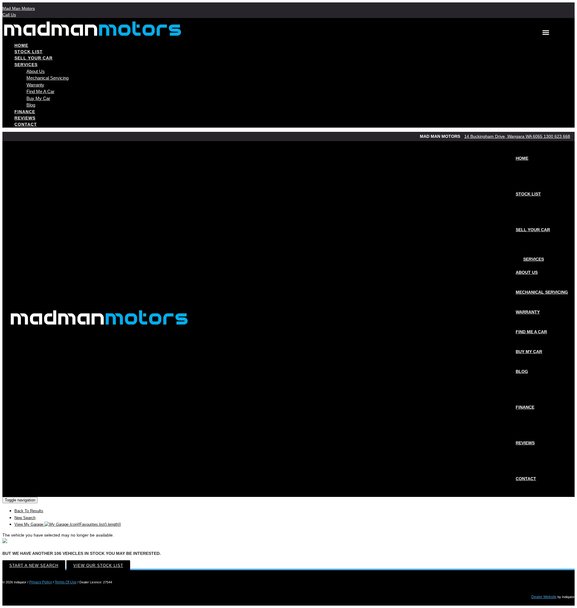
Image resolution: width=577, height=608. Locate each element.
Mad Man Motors (18, 8)
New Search (24, 518)
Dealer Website (544, 597)
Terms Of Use (66, 582)
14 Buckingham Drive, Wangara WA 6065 (504, 136)
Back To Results (28, 511)
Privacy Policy (40, 582)
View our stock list (98, 565)
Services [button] (26, 64)
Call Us (9, 14)
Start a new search (33, 565)
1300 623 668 (557, 136)
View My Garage (67, 524)
